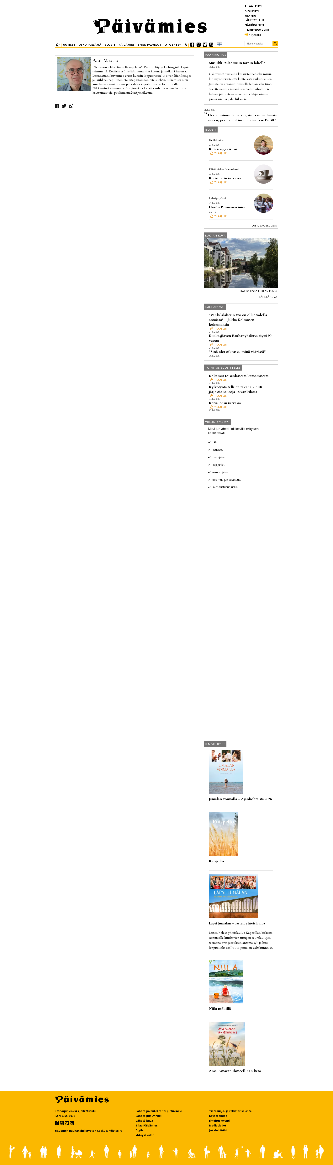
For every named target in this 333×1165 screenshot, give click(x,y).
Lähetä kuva (268, 297)
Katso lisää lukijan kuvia (258, 291)
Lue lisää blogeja (264, 225)
